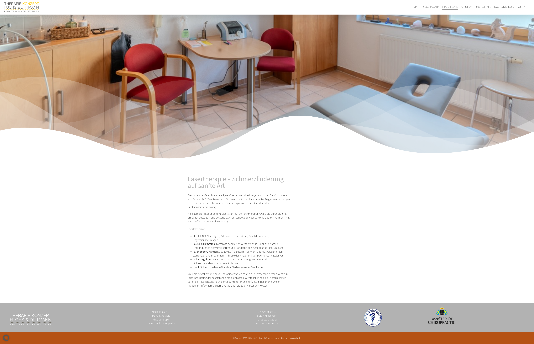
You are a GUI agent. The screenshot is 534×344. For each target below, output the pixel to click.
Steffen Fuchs (259, 338)
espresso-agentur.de (293, 338)
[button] (6, 338)
